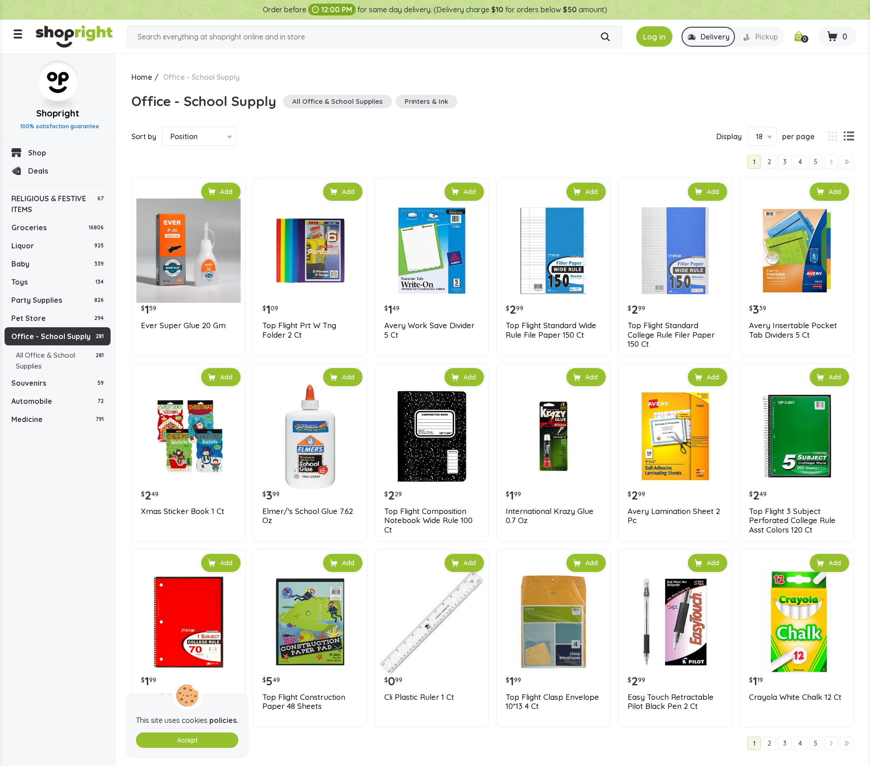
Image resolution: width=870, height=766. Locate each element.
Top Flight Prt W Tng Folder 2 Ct (299, 330)
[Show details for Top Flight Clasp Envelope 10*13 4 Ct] (553, 622)
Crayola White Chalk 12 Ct (795, 697)
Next (831, 162)
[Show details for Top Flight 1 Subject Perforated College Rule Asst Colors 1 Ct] (188, 622)
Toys (57, 281)
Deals (38, 170)
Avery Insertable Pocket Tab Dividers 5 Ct (793, 330)
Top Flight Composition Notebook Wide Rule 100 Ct (428, 520)
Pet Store (57, 318)
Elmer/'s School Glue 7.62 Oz (307, 516)
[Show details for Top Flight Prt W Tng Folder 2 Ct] (310, 251)
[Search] (605, 37)
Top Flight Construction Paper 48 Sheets (303, 702)
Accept (187, 740)
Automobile (57, 401)
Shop (37, 152)
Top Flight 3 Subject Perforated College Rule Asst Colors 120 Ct (792, 520)
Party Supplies (57, 300)
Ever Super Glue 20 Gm (183, 325)
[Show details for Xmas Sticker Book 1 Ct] (188, 436)
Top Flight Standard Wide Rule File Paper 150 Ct (551, 330)
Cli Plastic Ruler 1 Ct (419, 697)
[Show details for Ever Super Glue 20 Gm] (188, 251)
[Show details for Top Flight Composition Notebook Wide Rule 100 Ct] (432, 436)
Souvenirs (57, 383)
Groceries (57, 227)
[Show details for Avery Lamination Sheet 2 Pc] (675, 436)
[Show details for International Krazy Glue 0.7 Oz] (553, 436)
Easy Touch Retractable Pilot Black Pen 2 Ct (671, 702)
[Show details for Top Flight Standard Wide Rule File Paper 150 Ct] (553, 251)
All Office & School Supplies (60, 360)
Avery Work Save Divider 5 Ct (429, 330)
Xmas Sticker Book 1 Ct (182, 511)
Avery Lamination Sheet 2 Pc (674, 516)
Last (846, 162)
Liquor (57, 245)
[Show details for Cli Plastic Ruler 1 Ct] (432, 622)
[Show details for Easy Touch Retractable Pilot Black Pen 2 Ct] (675, 622)
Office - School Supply (57, 336)
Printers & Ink (426, 101)
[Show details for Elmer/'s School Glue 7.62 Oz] (310, 436)
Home (141, 77)
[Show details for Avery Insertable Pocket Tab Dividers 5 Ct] (796, 251)
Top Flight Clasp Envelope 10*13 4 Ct (552, 702)
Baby (57, 263)
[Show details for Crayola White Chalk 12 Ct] (796, 622)
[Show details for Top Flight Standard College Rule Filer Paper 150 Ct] (675, 251)
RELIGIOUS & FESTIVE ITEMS (57, 204)
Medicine (57, 419)
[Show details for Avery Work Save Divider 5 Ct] (432, 251)
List (848, 136)
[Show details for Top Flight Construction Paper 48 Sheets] (310, 622)
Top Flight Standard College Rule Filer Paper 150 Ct (671, 335)
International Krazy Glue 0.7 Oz (550, 516)
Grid (832, 136)
